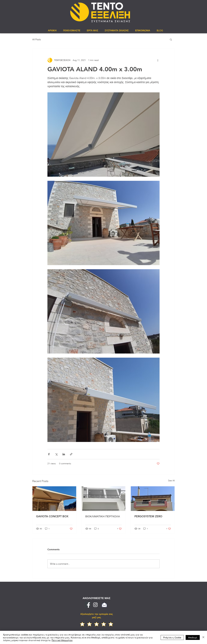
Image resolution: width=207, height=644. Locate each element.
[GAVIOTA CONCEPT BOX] (54, 498)
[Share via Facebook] (48, 454)
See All (171, 480)
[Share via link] (71, 454)
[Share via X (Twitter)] (56, 454)
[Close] (203, 637)
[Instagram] (95, 605)
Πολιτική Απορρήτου (62, 640)
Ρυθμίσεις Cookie (172, 637)
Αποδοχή (192, 637)
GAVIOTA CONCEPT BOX (52, 516)
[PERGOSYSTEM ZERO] (153, 498)
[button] (170, 39)
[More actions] (158, 60)
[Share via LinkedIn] (63, 454)
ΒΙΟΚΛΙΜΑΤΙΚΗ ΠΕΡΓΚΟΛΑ (102, 516)
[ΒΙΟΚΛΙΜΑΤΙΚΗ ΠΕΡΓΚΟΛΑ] (103, 498)
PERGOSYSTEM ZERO (148, 516)
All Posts (36, 39)
